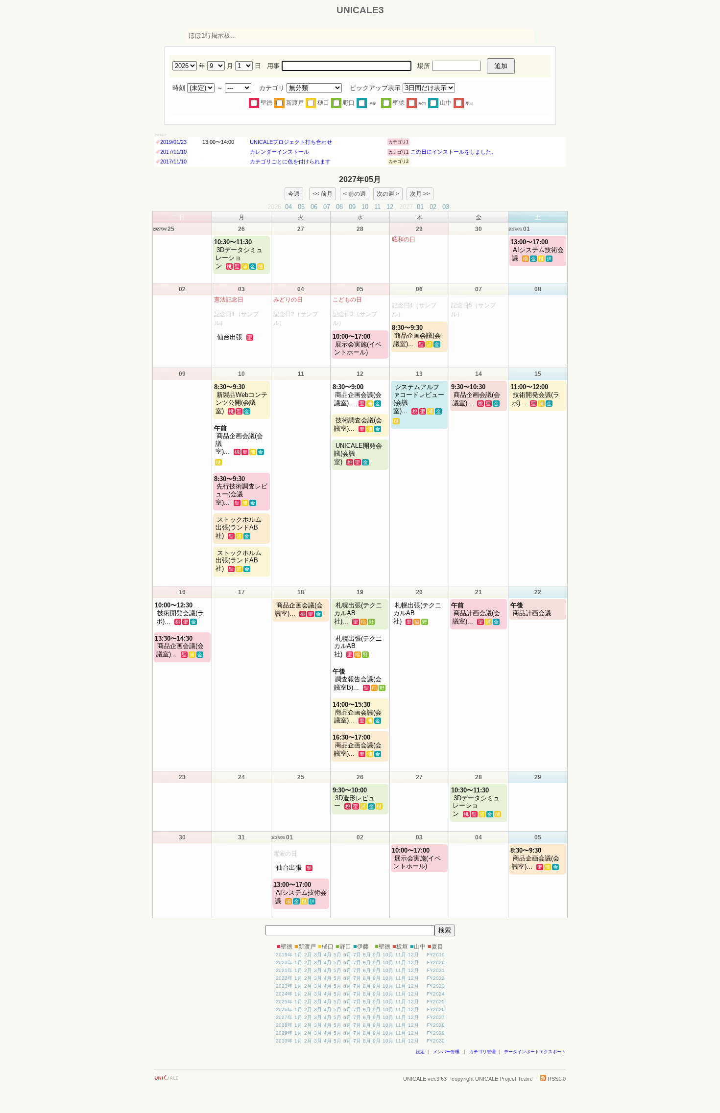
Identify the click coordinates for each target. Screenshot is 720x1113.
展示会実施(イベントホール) (358, 344)
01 (420, 206)
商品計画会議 (531, 609)
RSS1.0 (556, 1079)
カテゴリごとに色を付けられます (289, 161)
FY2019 (436, 954)
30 (478, 229)
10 (364, 206)
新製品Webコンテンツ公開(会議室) (241, 399)
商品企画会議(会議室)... (417, 336)
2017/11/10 (173, 152)
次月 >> (420, 193)
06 (314, 206)
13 (419, 374)
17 (241, 592)
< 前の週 (354, 193)
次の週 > (388, 193)
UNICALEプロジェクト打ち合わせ (290, 142)
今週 (294, 193)
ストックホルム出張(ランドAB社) (239, 527)
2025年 (284, 1001)
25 (300, 777)
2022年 (284, 978)
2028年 (284, 1025)
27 (300, 229)
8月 (367, 954)
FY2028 (436, 1025)
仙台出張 (229, 337)
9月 (377, 954)
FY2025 (436, 1001)
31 (241, 837)
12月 (413, 954)
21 (478, 592)
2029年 (284, 1033)
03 (445, 206)
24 (241, 777)
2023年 (284, 986)
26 (241, 229)
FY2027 (436, 1017)
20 (419, 592)
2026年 (284, 1009)
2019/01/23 (173, 142)
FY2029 (436, 1033)
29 (419, 229)
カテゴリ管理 (482, 1051)
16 (182, 592)
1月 (298, 954)
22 (537, 592)
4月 (328, 954)
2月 (308, 954)
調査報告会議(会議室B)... (358, 679)
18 (300, 592)
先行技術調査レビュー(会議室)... (241, 491)
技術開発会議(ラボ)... (535, 395)
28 (360, 229)
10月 (388, 954)
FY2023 (436, 986)
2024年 (284, 994)
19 (360, 592)
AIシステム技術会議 (538, 250)
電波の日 (285, 853)
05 (301, 206)
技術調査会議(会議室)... (358, 424)
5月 (337, 954)
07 (326, 206)
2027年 (284, 1017)
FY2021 (436, 970)
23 (182, 777)
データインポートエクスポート (535, 1051)
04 (288, 206)
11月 (400, 954)
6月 (347, 954)
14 (478, 374)
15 (537, 374)
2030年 (284, 1040)
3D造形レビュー (354, 798)
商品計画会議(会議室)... (476, 613)
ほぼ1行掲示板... (212, 35)
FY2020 (436, 962)
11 (377, 206)
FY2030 (436, 1040)
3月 (318, 954)
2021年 (284, 970)
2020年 (284, 962)
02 (433, 206)
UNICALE (414, 1079)
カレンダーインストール (278, 152)
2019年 (284, 954)
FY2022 (436, 978)
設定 (420, 1051)
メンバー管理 (446, 1051)
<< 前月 (322, 193)
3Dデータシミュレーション (239, 254)
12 (389, 206)
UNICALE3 (360, 10)
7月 (357, 954)
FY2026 (436, 1009)
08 (339, 206)
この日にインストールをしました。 (453, 152)
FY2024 (436, 994)
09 (352, 206)
